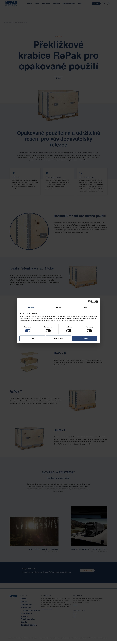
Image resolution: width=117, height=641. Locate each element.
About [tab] (86, 307)
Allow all (85, 338)
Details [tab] (58, 307)
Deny (32, 338)
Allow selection (58, 338)
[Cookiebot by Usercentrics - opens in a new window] (90, 301)
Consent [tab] (31, 307)
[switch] (48, 330)
